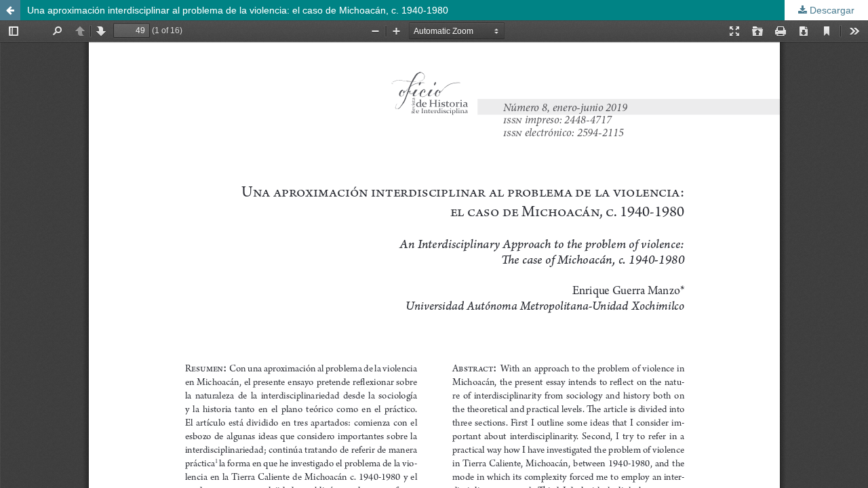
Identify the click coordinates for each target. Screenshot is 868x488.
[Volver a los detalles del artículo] (10, 10)
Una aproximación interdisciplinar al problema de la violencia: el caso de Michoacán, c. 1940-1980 (237, 10)
